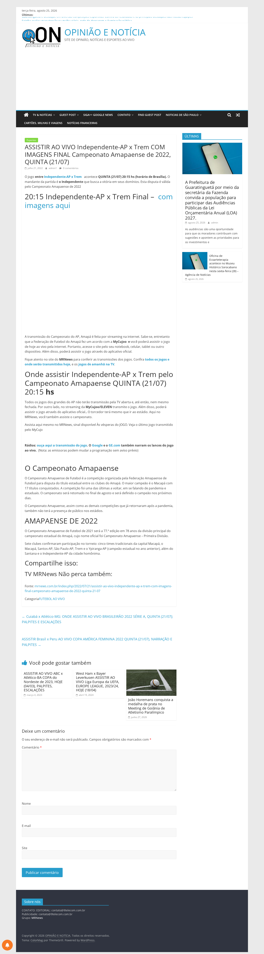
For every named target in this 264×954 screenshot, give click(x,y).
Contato (124, 115)
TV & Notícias (42, 115)
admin (214, 222)
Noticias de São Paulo (182, 115)
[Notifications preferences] (7, 945)
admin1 (53, 168)
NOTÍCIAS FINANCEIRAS (82, 123)
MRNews (37, 918)
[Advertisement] (132, 81)
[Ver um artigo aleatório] (238, 115)
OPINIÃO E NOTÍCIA (105, 32)
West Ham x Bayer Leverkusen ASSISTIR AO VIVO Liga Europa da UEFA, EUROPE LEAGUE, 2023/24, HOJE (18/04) (97, 681)
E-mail (26, 826)
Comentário (32, 747)
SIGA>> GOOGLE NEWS (98, 115)
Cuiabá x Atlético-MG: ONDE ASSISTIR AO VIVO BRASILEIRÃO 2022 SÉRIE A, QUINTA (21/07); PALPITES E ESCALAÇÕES (97, 619)
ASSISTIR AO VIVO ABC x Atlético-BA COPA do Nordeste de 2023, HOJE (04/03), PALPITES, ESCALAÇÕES (43, 681)
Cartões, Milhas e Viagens (43, 123)
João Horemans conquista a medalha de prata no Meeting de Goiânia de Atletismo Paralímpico (150, 706)
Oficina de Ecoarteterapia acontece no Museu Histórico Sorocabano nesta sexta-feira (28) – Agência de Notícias (211, 265)
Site (24, 848)
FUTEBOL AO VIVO (52, 599)
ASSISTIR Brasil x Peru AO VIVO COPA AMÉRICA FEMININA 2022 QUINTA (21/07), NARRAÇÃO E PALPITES (97, 642)
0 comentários (70, 168)
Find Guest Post (149, 115)
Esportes (31, 140)
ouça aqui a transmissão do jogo (62, 445)
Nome (26, 803)
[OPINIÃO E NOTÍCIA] (26, 115)
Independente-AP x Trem (63, 177)
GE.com (114, 445)
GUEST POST (68, 115)
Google (97, 445)
